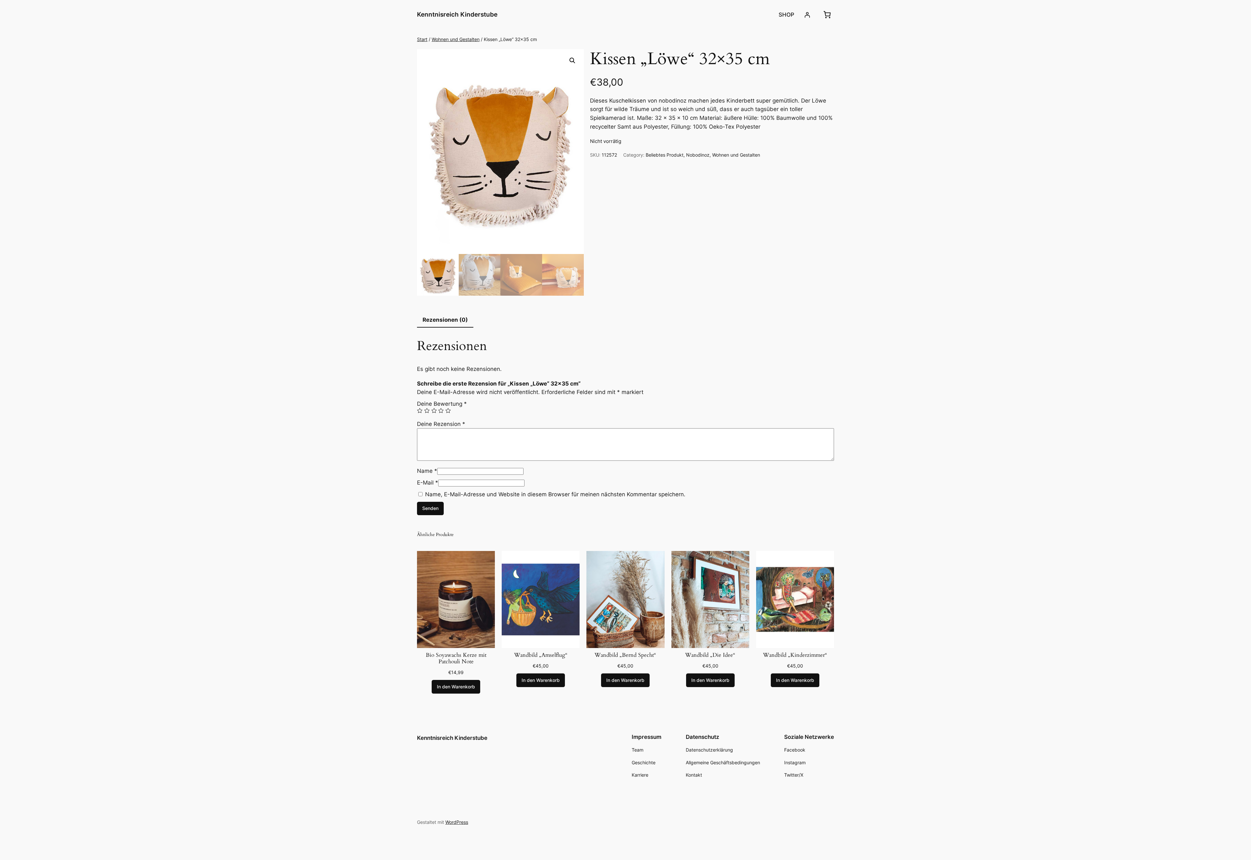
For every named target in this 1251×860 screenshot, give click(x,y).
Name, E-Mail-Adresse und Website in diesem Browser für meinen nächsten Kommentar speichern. (555, 494)
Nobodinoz (698, 155)
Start (422, 39)
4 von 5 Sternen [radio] (441, 411)
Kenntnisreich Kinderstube (457, 14)
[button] (572, 60)
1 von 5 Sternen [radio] (420, 411)
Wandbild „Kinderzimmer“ (795, 655)
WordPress (456, 822)
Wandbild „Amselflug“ (541, 655)
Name (427, 471)
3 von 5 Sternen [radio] (434, 411)
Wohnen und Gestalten (456, 39)
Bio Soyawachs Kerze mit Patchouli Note (456, 658)
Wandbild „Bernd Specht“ (625, 655)
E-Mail (427, 482)
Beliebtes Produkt (664, 155)
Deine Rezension (441, 424)
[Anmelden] (807, 14)
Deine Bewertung (442, 404)
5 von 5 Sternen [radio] (448, 411)
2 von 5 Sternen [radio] (427, 411)
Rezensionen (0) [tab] (445, 320)
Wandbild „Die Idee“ (710, 655)
